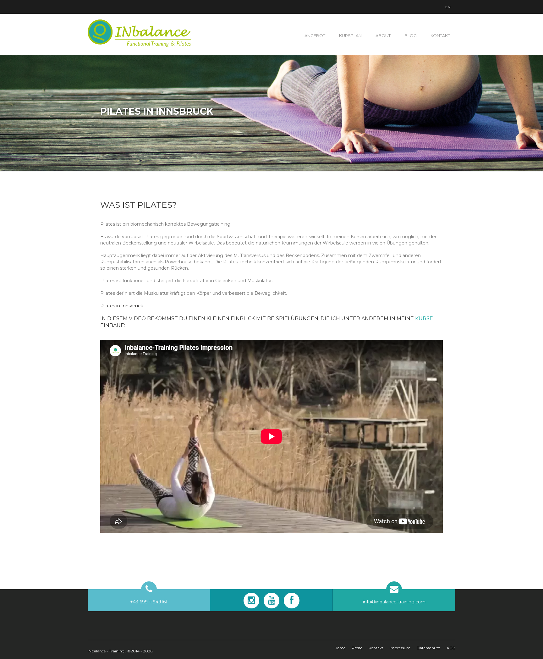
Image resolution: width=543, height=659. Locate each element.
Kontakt (440, 35)
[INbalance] (139, 33)
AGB (451, 647)
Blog (410, 35)
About (383, 35)
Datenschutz (428, 647)
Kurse (424, 318)
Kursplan (350, 35)
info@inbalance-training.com (394, 602)
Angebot (314, 35)
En (448, 6)
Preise (357, 647)
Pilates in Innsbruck (121, 306)
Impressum (400, 647)
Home (339, 647)
